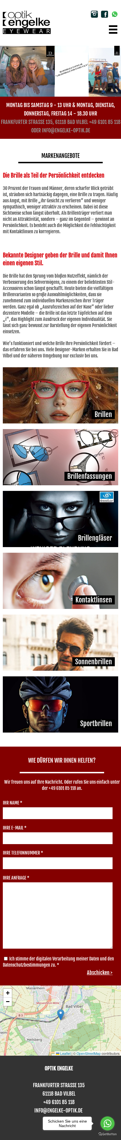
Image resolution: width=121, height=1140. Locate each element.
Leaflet (65, 1053)
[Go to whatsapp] (107, 1123)
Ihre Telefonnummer (23, 853)
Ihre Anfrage (16, 878)
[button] (60, 1015)
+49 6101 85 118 (104, 122)
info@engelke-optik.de (66, 130)
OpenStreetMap (89, 1053)
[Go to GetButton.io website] (107, 1134)
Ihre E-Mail (14, 828)
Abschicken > (100, 972)
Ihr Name (12, 803)
